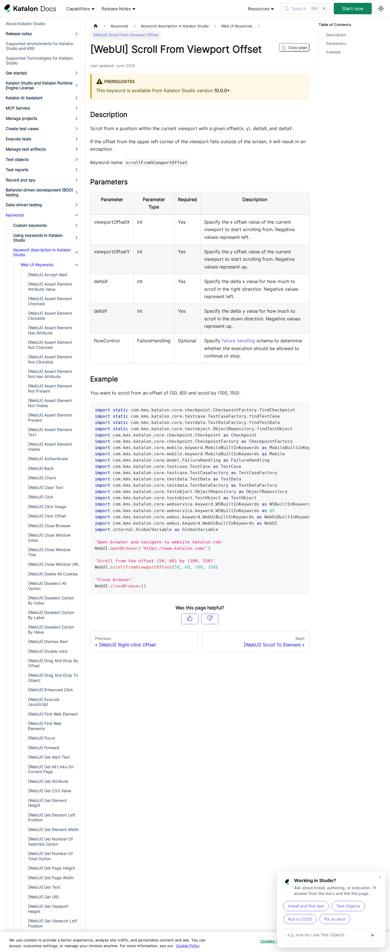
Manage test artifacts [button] (26, 149)
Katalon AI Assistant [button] (24, 97)
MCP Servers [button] (18, 108)
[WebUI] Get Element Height (47, 803)
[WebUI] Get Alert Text (49, 757)
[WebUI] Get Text (44, 887)
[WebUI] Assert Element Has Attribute (50, 330)
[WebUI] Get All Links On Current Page (51, 769)
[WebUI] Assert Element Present (50, 418)
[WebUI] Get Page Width (51, 877)
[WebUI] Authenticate (48, 458)
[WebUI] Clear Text (45, 487)
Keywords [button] (15, 215)
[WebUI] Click (40, 496)
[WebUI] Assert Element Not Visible (50, 403)
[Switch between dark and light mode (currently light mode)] (380, 8)
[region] (195, 942)
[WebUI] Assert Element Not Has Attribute (50, 374)
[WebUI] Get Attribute (48, 781)
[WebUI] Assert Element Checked (50, 301)
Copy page (294, 47)
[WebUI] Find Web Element (53, 714)
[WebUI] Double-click (48, 651)
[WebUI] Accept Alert (47, 274)
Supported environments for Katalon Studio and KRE (39, 46)
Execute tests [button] (18, 138)
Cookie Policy (188, 945)
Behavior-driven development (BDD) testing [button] (39, 192)
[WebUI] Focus (41, 737)
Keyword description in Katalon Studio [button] (42, 252)
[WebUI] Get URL (44, 896)
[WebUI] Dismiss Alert (48, 641)
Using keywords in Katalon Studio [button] (38, 238)
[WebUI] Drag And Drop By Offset (53, 663)
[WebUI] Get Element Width (53, 829)
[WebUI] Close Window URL (53, 564)
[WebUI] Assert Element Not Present (50, 388)
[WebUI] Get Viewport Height (48, 909)
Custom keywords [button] (30, 225)
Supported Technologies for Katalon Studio (39, 61)
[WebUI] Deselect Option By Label (51, 615)
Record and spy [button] (20, 179)
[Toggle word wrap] (292, 409)
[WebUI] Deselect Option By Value (51, 629)
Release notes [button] (19, 33)
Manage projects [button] (21, 118)
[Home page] (95, 26)
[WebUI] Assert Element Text (50, 432)
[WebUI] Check (42, 477)
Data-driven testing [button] (24, 204)
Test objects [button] (17, 159)
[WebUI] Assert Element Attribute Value (50, 287)
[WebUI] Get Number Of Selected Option (50, 841)
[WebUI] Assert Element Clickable (50, 316)
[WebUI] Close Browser (49, 525)
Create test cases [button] (22, 128)
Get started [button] (16, 72)
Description (336, 35)
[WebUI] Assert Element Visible (50, 447)
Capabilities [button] (78, 8)
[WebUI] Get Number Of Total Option (50, 856)
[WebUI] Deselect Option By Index (51, 600)
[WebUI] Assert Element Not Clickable (50, 359)
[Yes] (189, 619)
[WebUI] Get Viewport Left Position (52, 923)
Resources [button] (259, 8)
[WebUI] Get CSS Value (49, 790)
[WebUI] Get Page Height (51, 868)
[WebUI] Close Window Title (49, 552)
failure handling (238, 340)
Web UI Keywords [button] (37, 264)
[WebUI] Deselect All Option (47, 586)
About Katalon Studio (25, 23)
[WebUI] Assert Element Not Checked (50, 345)
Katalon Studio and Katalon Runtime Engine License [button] (39, 85)
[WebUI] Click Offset (47, 516)
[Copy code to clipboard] (302, 409)
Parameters (336, 43)
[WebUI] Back (41, 468)
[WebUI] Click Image (47, 506)
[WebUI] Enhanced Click (50, 689)
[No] (209, 619)
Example (333, 52)
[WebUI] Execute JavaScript (43, 702)
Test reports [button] (17, 169)
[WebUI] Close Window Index (49, 538)
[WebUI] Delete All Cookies (53, 573)
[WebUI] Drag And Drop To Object (53, 678)
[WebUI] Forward (43, 747)
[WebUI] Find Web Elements (45, 726)
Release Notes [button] (116, 8)
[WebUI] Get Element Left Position (51, 817)
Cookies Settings (275, 941)
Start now (352, 8)
